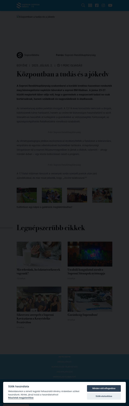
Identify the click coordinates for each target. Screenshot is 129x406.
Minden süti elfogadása (103, 388)
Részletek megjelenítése (21, 397)
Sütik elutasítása (104, 396)
